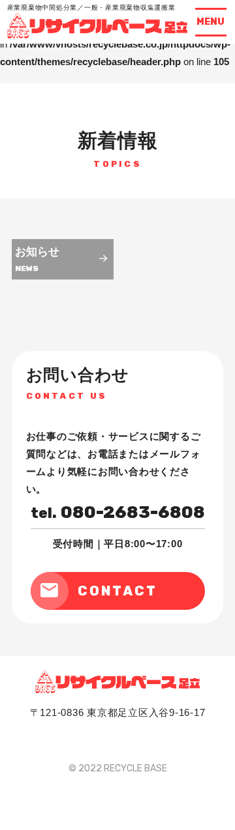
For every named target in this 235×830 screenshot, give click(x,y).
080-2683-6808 (118, 512)
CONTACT (117, 591)
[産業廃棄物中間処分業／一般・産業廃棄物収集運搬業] (97, 34)
